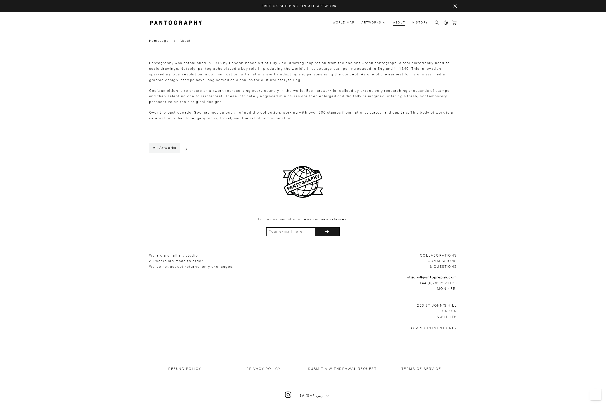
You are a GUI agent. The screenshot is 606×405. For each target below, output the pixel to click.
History (420, 22)
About (399, 22)
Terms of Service (421, 369)
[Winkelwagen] (454, 23)
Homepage (159, 40)
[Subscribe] (327, 232)
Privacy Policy (263, 369)
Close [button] (455, 6)
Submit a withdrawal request (342, 369)
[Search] (437, 23)
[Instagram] (288, 395)
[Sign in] (446, 23)
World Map (344, 22)
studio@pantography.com (432, 277)
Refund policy (184, 369)
